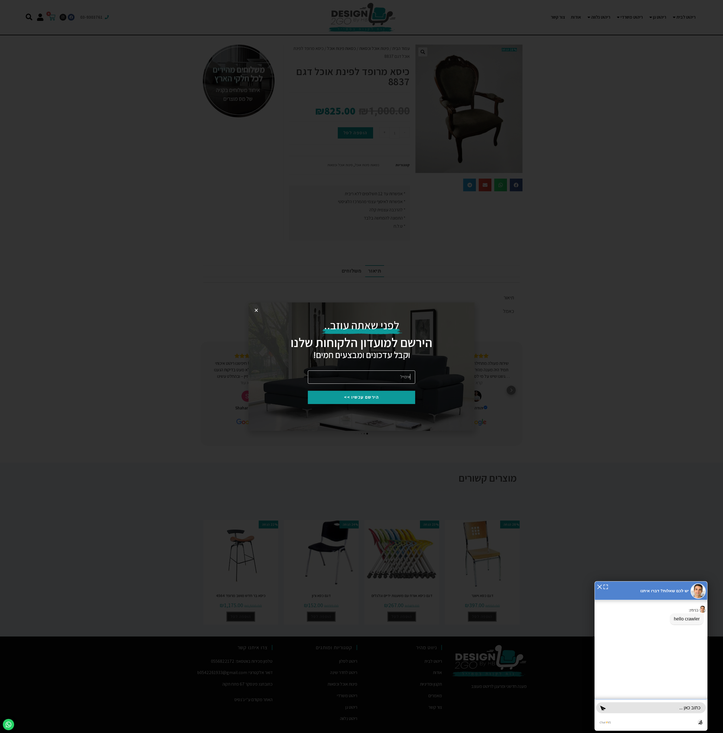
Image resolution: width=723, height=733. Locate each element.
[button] (599, 586)
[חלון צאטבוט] (650, 656)
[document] (361, 366)
